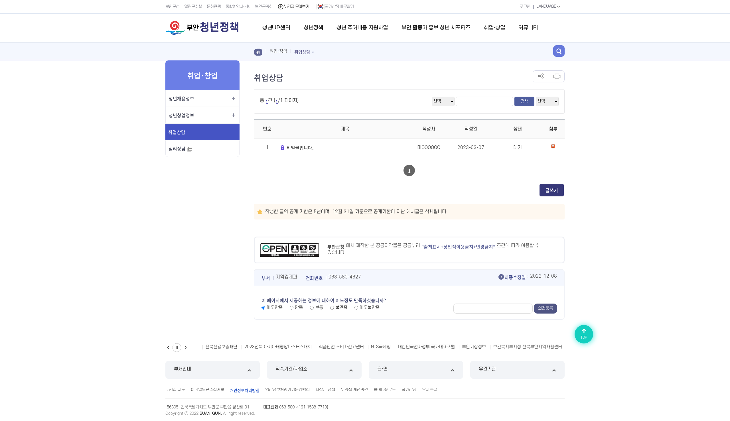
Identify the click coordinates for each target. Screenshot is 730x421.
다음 (185, 347)
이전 (168, 347)
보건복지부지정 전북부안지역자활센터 (527, 346)
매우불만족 (370, 307)
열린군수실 (193, 6)
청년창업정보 (181, 115)
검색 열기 (559, 51)
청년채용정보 (181, 98)
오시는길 (429, 389)
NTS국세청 (381, 346)
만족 (299, 307)
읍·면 (382, 369)
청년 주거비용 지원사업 (362, 28)
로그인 (525, 6)
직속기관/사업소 (291, 369)
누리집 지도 (175, 389)
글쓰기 (551, 190)
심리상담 (180, 151)
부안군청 (172, 6)
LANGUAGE (546, 6)
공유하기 (541, 76)
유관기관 (487, 369)
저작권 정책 (325, 389)
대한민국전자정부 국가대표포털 (426, 346)
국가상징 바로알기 (339, 6)
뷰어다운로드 (385, 389)
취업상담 (176, 132)
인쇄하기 (556, 76)
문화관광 (214, 6)
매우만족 (275, 307)
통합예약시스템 (238, 6)
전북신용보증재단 (221, 346)
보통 (319, 307)
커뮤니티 (528, 28)
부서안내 (182, 369)
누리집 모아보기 (296, 6)
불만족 (341, 307)
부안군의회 (264, 6)
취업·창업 (494, 28)
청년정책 (313, 28)
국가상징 (409, 389)
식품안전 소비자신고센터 (341, 346)
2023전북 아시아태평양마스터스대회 (278, 346)
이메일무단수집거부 (207, 389)
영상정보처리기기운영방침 (287, 389)
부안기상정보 (474, 346)
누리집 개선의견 (354, 389)
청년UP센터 (276, 28)
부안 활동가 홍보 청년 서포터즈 (436, 28)
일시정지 (177, 347)
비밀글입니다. (300, 147)
